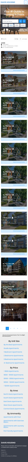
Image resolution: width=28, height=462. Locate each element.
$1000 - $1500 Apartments (14, 378)
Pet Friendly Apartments (13, 431)
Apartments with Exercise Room (14, 421)
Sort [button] (16, 39)
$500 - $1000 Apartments (13, 375)
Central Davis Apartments (14, 409)
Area (17, 25)
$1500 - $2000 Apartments (14, 382)
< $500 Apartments (11, 371)
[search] (20, 21)
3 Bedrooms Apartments (13, 359)
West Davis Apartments (13, 405)
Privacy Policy (4, 454)
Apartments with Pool (12, 417)
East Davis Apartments (13, 401)
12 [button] (20, 39)
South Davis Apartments (13, 398)
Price (11, 25)
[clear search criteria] (24, 21)
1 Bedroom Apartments (13, 352)
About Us (3, 450)
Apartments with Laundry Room (14, 426)
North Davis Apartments (13, 394)
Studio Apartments (11, 348)
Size (5, 25)
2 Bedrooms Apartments (13, 355)
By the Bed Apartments (13, 345)
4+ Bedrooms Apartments (14, 363)
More (22, 25)
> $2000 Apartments (11, 386)
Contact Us (3, 452)
